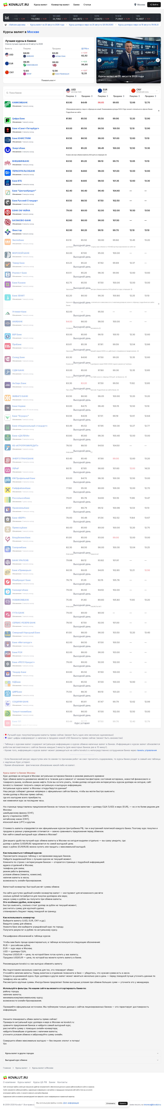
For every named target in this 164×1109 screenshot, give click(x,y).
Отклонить (110, 1103)
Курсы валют (40, 4)
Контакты (62, 1082)
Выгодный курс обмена (16, 1060)
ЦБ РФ (84, 48)
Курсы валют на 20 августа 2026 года (27, 25)
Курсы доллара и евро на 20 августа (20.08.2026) (71, 25)
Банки (76, 4)
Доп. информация (71, 1103)
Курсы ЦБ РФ (40, 1082)
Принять (123, 1103)
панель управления (147, 750)
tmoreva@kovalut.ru (152, 1104)
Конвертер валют (60, 4)
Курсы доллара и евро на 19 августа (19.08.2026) (119, 25)
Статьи (87, 4)
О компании (9, 1082)
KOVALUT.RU (19, 4)
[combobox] (144, 90)
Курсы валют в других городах (19, 1053)
